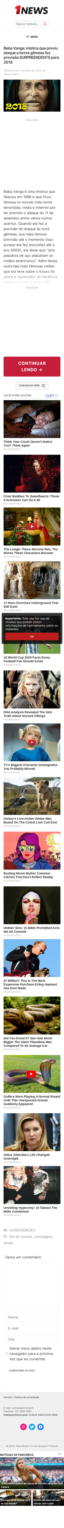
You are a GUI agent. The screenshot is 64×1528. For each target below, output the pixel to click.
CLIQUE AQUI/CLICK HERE (43, 1414)
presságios (43, 1236)
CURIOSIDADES (22, 1230)
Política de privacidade (27, 1397)
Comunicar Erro (29, 385)
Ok (32, 636)
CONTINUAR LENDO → (32, 366)
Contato (8, 1397)
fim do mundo (20, 1236)
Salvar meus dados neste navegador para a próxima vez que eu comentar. (31, 1353)
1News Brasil (11, 74)
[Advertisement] (32, 154)
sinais (8, 1243)
